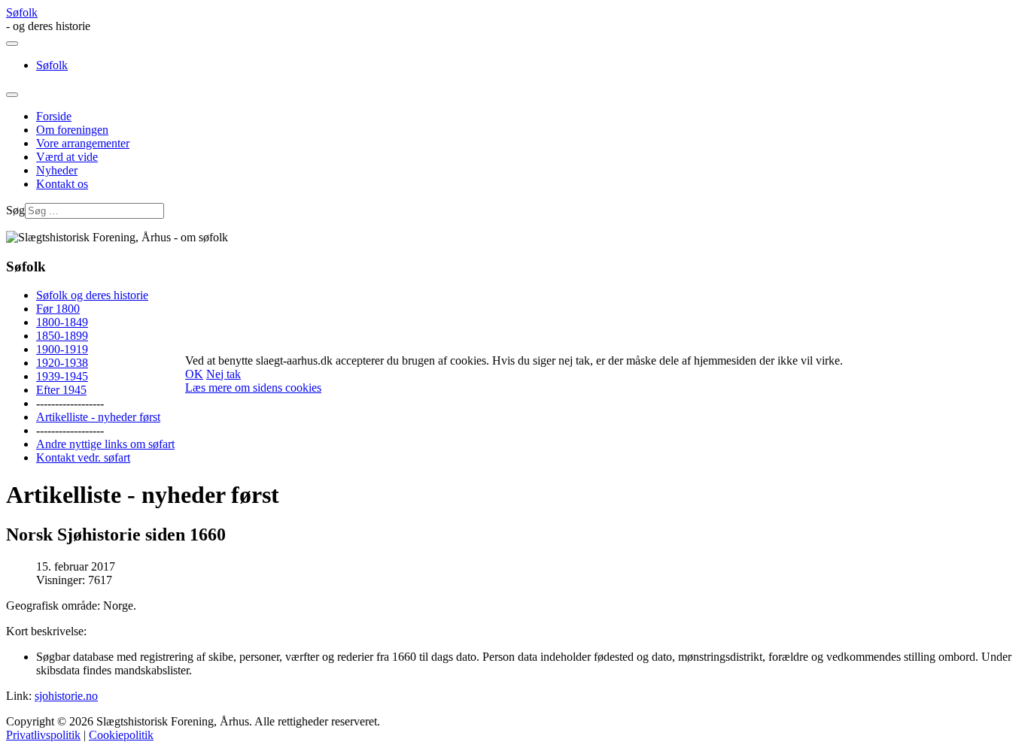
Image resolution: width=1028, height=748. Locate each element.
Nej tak (223, 374)
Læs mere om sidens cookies (253, 387)
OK (194, 374)
